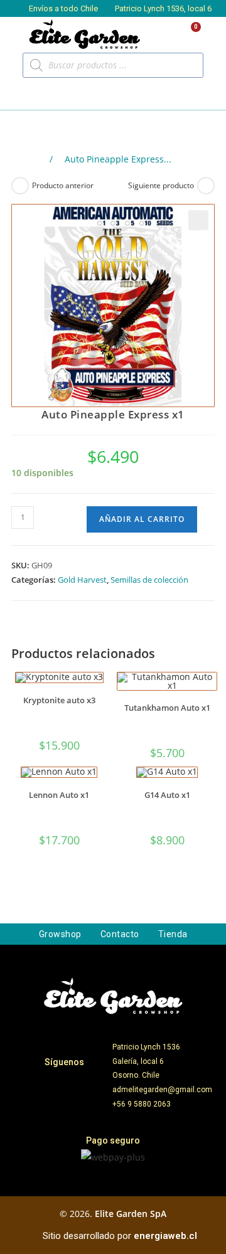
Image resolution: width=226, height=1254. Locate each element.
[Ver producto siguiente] (206, 185)
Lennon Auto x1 (59, 795)
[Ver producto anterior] (20, 185)
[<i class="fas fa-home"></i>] (36, 159)
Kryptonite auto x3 (59, 701)
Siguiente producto (161, 185)
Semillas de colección (149, 579)
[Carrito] (191, 34)
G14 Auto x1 (167, 795)
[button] (22, 94)
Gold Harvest (82, 579)
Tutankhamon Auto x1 (167, 708)
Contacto (119, 934)
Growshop (60, 934)
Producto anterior (63, 185)
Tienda (173, 934)
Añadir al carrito (142, 519)
